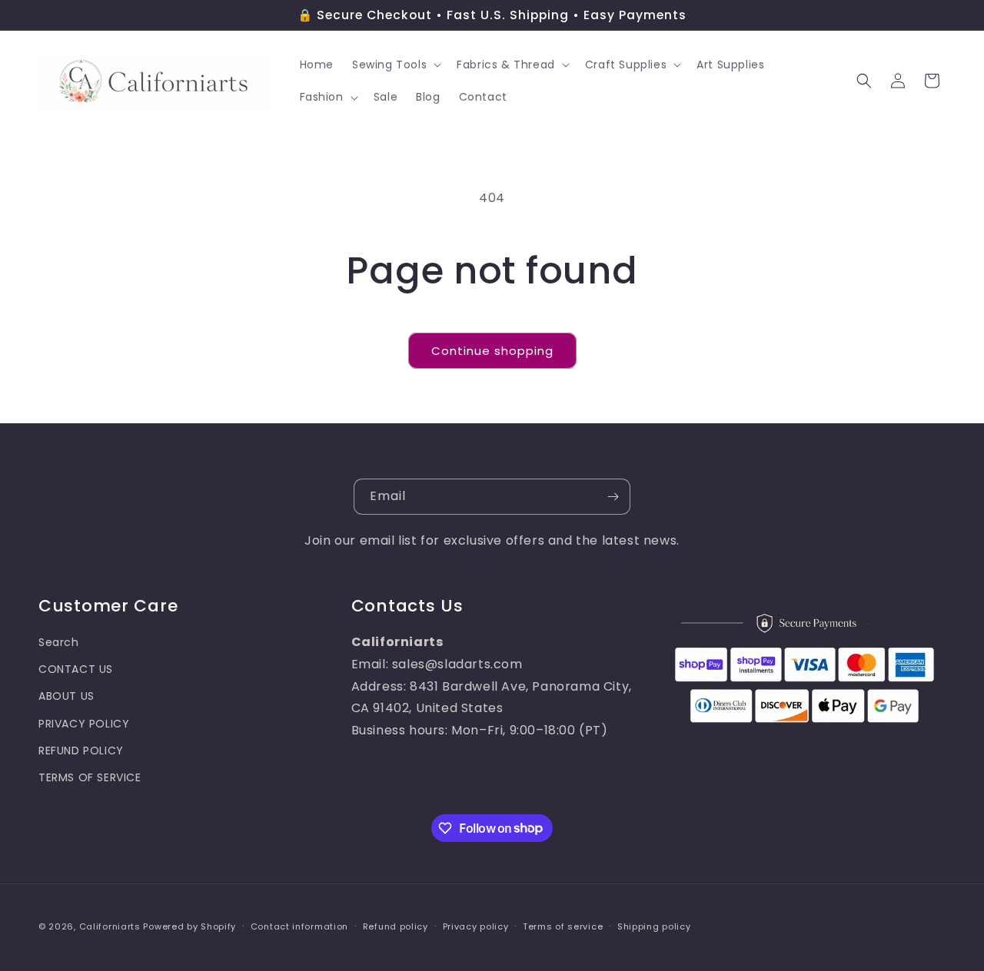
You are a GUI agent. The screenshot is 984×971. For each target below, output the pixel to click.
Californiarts (110, 926)
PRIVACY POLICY (83, 723)
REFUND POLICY (81, 749)
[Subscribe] (613, 497)
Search (58, 641)
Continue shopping (492, 351)
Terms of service (563, 926)
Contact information (299, 926)
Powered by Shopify (189, 926)
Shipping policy (654, 926)
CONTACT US (75, 669)
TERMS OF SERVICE (89, 776)
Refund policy (395, 926)
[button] (395, 64)
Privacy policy (476, 926)
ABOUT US (66, 696)
